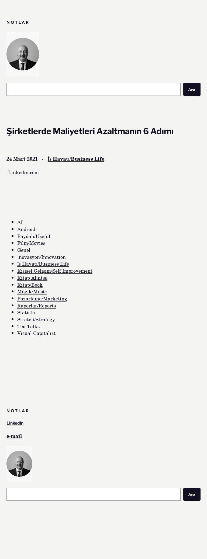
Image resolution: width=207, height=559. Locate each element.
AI (20, 222)
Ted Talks (28, 326)
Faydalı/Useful (33, 236)
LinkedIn (14, 423)
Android (26, 229)
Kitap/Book (30, 284)
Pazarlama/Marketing (42, 298)
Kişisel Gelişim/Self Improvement (54, 270)
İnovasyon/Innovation (41, 256)
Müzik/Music (32, 291)
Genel (23, 249)
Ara (191, 89)
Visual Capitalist (36, 333)
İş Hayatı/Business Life (76, 158)
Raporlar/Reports (36, 305)
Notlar (18, 22)
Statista (26, 312)
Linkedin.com (23, 172)
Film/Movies (31, 242)
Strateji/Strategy (36, 319)
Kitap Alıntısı (32, 277)
